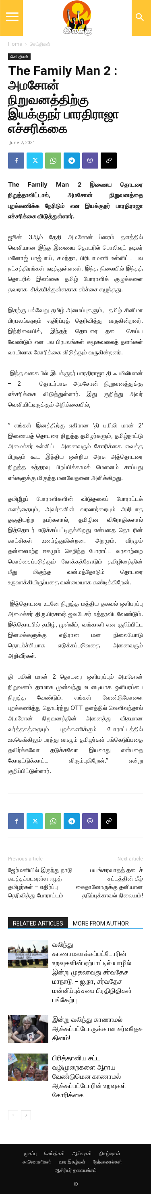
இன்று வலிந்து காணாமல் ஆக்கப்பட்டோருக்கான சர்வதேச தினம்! (97, 1028)
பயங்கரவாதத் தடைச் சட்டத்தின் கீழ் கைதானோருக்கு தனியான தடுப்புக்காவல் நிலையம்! (109, 883)
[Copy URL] (109, 161)
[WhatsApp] (53, 161)
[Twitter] (35, 161)
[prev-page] (13, 1115)
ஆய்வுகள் (82, 1153)
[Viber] (90, 161)
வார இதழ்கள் (72, 1161)
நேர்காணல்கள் (107, 1161)
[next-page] (26, 1115)
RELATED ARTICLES (38, 923)
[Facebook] (16, 161)
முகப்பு (30, 1153)
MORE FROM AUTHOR (101, 923)
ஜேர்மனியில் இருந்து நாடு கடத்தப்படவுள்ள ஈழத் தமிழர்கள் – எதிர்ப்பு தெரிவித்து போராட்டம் (40, 883)
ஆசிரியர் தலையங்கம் (76, 1170)
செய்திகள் (40, 44)
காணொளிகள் (37, 1161)
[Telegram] (72, 161)
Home (15, 44)
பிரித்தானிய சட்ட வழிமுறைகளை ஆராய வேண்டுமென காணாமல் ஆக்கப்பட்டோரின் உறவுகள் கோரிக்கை (89, 1076)
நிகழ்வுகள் (109, 1153)
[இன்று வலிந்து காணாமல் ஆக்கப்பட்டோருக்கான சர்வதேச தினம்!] (28, 1029)
